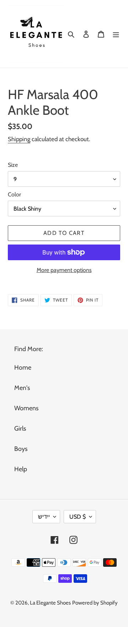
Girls (20, 428)
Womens (26, 408)
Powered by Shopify (95, 603)
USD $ (77, 516)
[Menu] (115, 33)
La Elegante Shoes (50, 603)
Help (20, 469)
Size (13, 164)
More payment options (64, 270)
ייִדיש (44, 516)
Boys (20, 449)
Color (14, 194)
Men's (22, 388)
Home (22, 367)
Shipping (19, 139)
